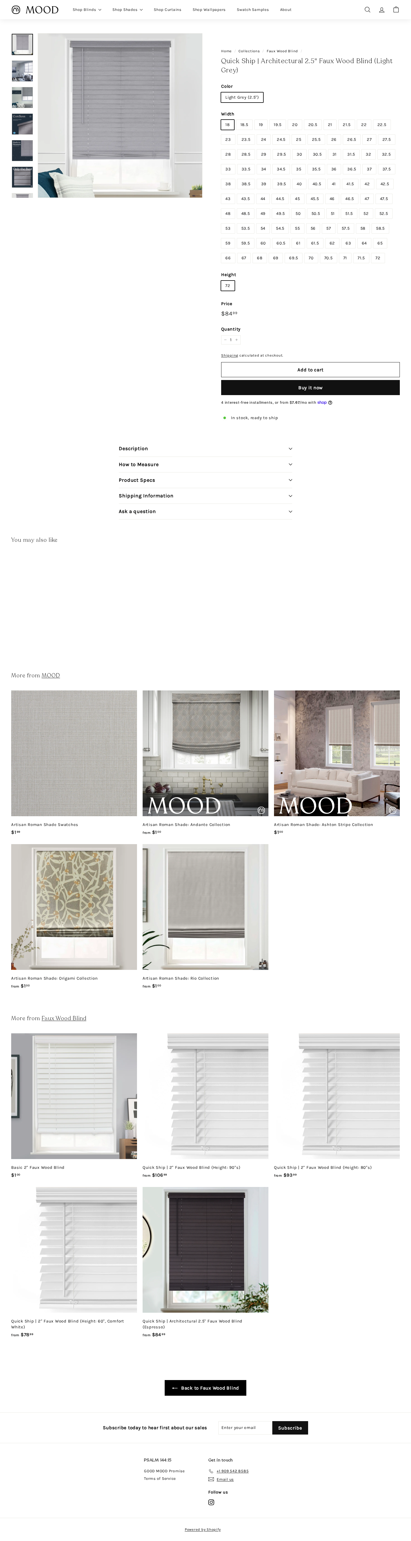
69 (276, 257)
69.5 (293, 257)
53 (228, 228)
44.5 (280, 198)
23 (228, 139)
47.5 (384, 198)
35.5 (316, 169)
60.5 (281, 243)
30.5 (317, 154)
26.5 (351, 139)
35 (298, 169)
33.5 (246, 169)
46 (332, 198)
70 (311, 257)
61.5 (315, 243)
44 (263, 198)
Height (228, 274)
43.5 (245, 198)
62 (332, 243)
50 (298, 213)
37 (369, 169)
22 (364, 124)
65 (380, 243)
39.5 (281, 183)
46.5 (349, 198)
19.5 (278, 124)
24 (263, 139)
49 (263, 213)
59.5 (245, 243)
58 (363, 228)
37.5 (386, 169)
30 (299, 154)
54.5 (280, 228)
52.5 (383, 213)
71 (345, 257)
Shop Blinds (85, 9)
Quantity (230, 329)
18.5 (244, 124)
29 (264, 154)
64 (364, 243)
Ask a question (137, 511)
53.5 (245, 228)
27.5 (386, 139)
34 (263, 169)
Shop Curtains (167, 9)
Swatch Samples (253, 9)
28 (228, 154)
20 (295, 124)
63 (348, 243)
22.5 (381, 124)
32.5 (386, 154)
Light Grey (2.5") (242, 97)
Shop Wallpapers (209, 9)
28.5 (246, 154)
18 (227, 124)
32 (368, 154)
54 (263, 228)
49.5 (280, 213)
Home (226, 51)
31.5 (351, 154)
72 (378, 257)
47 (367, 198)
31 (334, 154)
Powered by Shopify (203, 1529)
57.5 (346, 228)
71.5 (361, 257)
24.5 (281, 139)
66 (228, 257)
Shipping (229, 355)
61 (298, 243)
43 (228, 198)
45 (297, 198)
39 (264, 183)
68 (260, 257)
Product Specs (137, 480)
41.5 (350, 183)
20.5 (312, 124)
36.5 (351, 169)
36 (334, 169)
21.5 (347, 124)
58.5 (380, 228)
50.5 (315, 213)
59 (228, 243)
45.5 (315, 198)
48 (228, 213)
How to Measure (139, 464)
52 (366, 213)
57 (328, 228)
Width (228, 114)
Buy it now (310, 387)
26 (334, 139)
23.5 (246, 139)
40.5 (317, 183)
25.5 (316, 139)
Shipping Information (146, 496)
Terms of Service (160, 1478)
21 (330, 124)
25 (298, 139)
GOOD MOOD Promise (164, 1471)
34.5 (281, 169)
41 (334, 183)
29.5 (281, 154)
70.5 (328, 257)
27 (369, 139)
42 (367, 183)
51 (333, 213)
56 (313, 228)
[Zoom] (120, 116)
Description (133, 448)
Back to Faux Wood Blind (209, 1388)
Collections (249, 51)
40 (299, 183)
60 (263, 243)
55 (297, 228)
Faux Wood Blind (282, 51)
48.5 (245, 213)
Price (226, 303)
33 (228, 169)
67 (244, 257)
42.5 (385, 183)
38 (228, 183)
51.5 (349, 213)
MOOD (51, 675)
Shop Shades (125, 9)
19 (261, 124)
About (286, 9)
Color (227, 86)
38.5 (246, 183)
